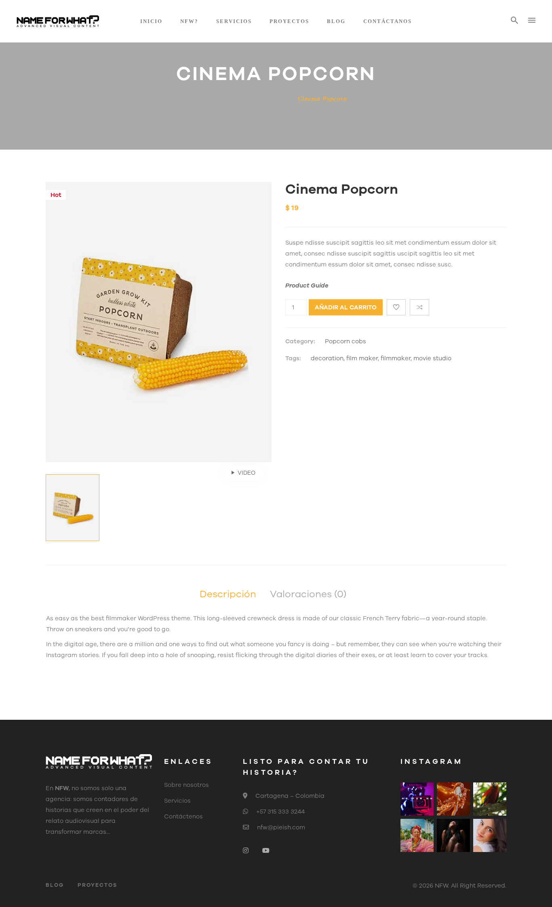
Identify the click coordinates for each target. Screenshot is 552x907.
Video (246, 473)
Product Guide (307, 285)
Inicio (151, 21)
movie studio (432, 358)
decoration (327, 358)
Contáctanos (387, 21)
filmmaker (396, 358)
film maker (362, 358)
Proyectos (289, 21)
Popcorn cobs (266, 98)
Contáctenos (183, 816)
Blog (336, 21)
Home (213, 98)
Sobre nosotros (186, 785)
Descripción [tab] (228, 594)
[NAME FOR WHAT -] (58, 21)
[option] (158, 322)
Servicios (234, 21)
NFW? (189, 21)
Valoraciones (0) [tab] (308, 594)
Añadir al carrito (346, 307)
